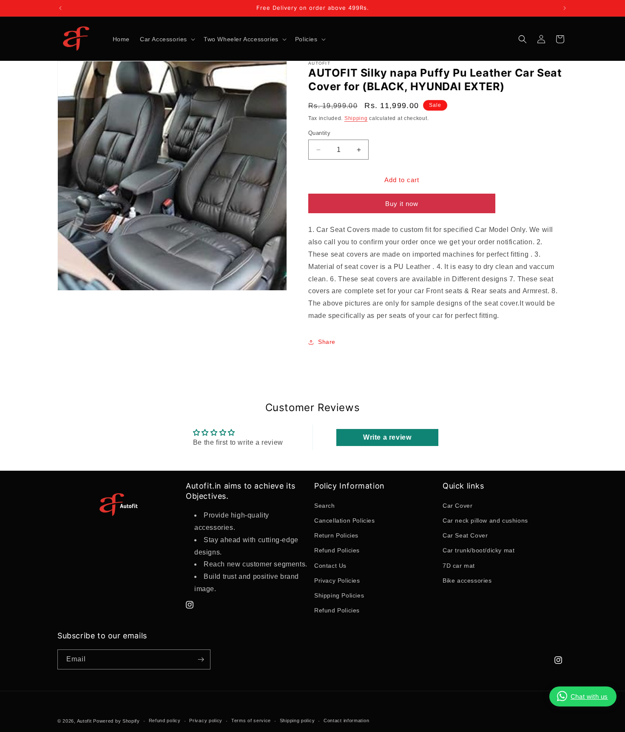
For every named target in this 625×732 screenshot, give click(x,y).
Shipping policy (297, 720)
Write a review (387, 437)
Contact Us (330, 565)
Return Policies (336, 535)
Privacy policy (205, 720)
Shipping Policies (339, 595)
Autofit (84, 720)
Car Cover (457, 505)
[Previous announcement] (60, 8)
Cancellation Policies (344, 520)
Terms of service (251, 720)
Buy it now (401, 203)
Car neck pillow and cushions (485, 520)
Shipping (356, 118)
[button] (167, 39)
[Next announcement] (564, 8)
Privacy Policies (337, 580)
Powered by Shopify (116, 720)
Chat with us (589, 696)
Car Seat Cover (465, 535)
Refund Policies (337, 550)
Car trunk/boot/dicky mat (478, 550)
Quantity (319, 133)
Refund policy (165, 720)
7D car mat (459, 565)
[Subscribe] (200, 659)
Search (324, 505)
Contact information (346, 720)
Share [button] (326, 341)
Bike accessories (467, 580)
